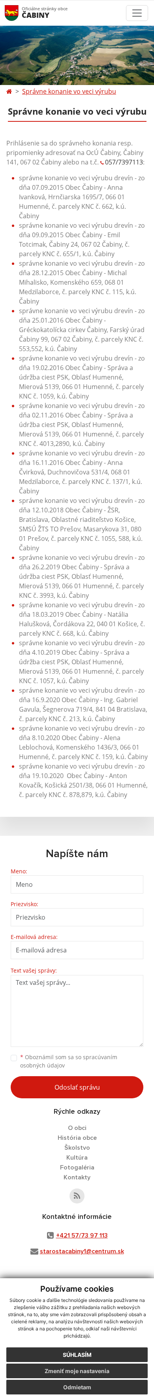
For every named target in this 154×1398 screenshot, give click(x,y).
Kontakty (77, 1177)
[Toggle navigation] (137, 13)
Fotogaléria (77, 1167)
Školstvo (77, 1148)
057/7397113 (124, 162)
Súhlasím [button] (77, 1354)
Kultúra (77, 1157)
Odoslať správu (77, 1087)
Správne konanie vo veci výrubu (69, 91)
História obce (77, 1138)
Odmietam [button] (77, 1387)
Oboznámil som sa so (68, 1061)
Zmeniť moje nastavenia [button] (77, 1371)
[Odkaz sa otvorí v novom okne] (77, 1195)
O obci (77, 1128)
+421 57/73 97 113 (82, 1235)
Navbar (19, 13)
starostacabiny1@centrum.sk (82, 1251)
